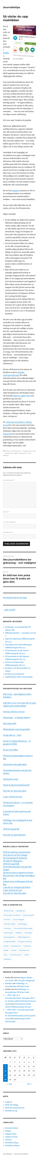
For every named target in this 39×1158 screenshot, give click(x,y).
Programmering (24, 942)
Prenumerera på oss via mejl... (15, 598)
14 (5, 1071)
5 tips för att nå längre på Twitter (16, 887)
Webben (6, 455)
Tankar (14, 950)
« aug (9, 1084)
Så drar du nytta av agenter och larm (18, 873)
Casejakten (20, 911)
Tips (29, 453)
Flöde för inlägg (11, 1105)
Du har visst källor (10, 750)
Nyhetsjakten (9, 937)
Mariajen (8, 983)
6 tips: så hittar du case (12, 797)
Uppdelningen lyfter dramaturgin (19, 677)
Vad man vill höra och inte (14, 712)
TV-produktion (16, 955)
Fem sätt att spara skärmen (14, 835)
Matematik (8, 933)
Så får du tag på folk (11, 829)
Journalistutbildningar (23, 928)
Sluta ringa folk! (9, 723)
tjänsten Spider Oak (21, 396)
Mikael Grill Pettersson (13, 451)
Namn (6, 512)
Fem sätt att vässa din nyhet (14, 791)
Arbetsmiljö (9, 453)
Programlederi (10, 942)
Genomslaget (18, 920)
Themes (8, 1140)
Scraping (27, 946)
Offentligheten (24, 937)
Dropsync (15, 190)
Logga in (8, 1102)
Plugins (8, 1131)
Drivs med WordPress (21, 1154)
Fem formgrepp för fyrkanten (15, 858)
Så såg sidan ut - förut (12, 735)
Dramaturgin (28, 915)
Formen (7, 920)
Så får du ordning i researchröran (16, 852)
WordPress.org (11, 1111)
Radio (6, 946)
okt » (29, 1084)
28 (5, 1079)
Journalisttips (11, 7)
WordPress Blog (11, 1143)
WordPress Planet (12, 1145)
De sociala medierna (12, 915)
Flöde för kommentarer (14, 1108)
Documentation (11, 1128)
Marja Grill (7, 434)
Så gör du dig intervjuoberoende (16, 785)
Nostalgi (28, 933)
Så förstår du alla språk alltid (15, 764)
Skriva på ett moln (10, 779)
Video (26, 955)
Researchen (24, 453)
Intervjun (8, 928)
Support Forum (11, 1137)
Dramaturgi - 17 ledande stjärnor (16, 718)
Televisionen (24, 950)
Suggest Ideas (11, 1134)
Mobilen (16, 453)
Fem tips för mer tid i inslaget (15, 855)
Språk (6, 950)
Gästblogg (22, 924)
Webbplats (8, 532)
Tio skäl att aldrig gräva (12, 861)
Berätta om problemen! (14, 674)
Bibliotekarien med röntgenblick (16, 729)
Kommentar (9, 480)
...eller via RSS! (9, 610)
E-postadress (9, 522)
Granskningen (10, 924)
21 (5, 1075)
